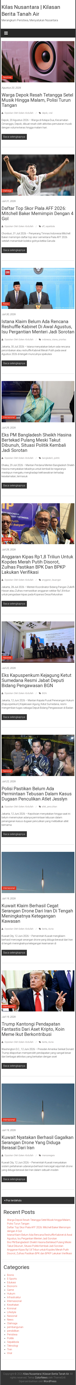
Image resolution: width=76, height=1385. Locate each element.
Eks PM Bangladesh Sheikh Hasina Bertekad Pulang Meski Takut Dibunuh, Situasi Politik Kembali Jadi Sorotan (36, 442)
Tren (9, 1349)
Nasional (7, 539)
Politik (6, 304)
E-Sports (12, 1278)
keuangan (56, 580)
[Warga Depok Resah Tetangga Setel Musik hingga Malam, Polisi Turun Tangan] (38, 61)
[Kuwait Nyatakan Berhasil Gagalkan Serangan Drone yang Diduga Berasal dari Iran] (38, 1103)
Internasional (9, 417)
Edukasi (11, 1282)
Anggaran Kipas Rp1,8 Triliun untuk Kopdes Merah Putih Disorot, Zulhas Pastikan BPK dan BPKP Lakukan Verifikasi (37, 564)
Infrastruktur (14, 1297)
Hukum (11, 1293)
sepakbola (50, 226)
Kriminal (11, 1308)
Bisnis (10, 1275)
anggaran (46, 580)
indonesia (46, 339)
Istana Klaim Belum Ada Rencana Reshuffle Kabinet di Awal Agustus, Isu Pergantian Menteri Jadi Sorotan (38, 326)
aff (43, 226)
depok (45, 113)
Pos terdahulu (14, 1200)
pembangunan (15, 1327)
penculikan (52, 806)
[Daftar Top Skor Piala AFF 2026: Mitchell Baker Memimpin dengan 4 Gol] (38, 174)
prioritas (62, 339)
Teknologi (12, 1345)
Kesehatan (13, 1304)
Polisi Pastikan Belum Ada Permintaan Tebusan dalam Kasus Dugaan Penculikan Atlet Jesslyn (37, 794)
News (10, 1319)
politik (57, 458)
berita (44, 929)
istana (55, 339)
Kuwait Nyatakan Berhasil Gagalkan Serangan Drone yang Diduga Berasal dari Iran (38, 1142)
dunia (51, 929)
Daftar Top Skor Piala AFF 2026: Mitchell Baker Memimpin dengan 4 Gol (38, 213)
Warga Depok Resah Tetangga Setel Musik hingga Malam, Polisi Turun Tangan (37, 100)
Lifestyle (11, 1312)
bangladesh (47, 458)
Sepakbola (13, 1342)
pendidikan (13, 1330)
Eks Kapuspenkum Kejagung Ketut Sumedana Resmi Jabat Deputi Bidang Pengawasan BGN (36, 680)
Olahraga (7, 191)
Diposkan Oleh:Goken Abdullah (19, 113)
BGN (44, 693)
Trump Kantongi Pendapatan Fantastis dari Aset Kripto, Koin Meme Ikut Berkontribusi (33, 1029)
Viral (9, 1353)
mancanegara (48, 1155)
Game (10, 1289)
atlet (44, 806)
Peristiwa (7, 77)
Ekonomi (12, 1286)
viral (50, 113)
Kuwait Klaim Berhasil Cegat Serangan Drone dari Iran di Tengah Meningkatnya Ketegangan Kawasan (37, 913)
